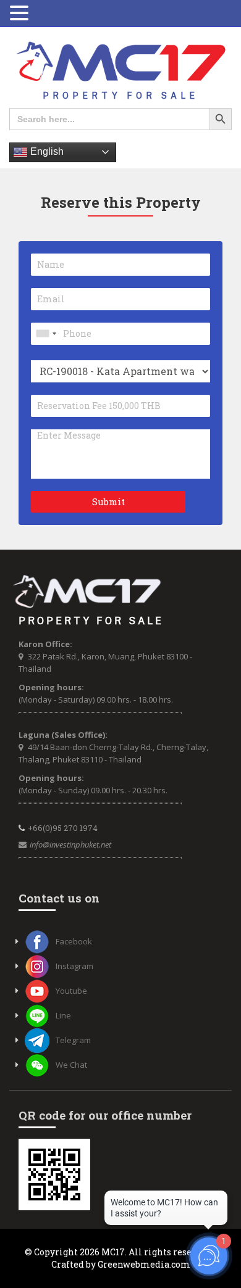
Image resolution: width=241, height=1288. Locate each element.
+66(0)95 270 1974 (63, 827)
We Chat (71, 1064)
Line (63, 1015)
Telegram (73, 1040)
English (46, 151)
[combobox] (46, 333)
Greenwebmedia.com (144, 1264)
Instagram (74, 966)
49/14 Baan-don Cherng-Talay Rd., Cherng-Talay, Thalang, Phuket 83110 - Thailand (113, 753)
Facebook (74, 941)
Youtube (71, 990)
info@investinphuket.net (70, 844)
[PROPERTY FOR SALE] (120, 70)
